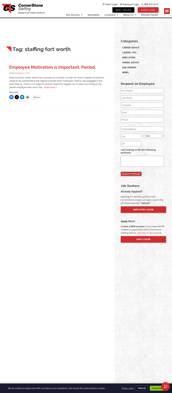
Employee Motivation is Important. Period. (52, 67)
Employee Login (143, 209)
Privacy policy (128, 388)
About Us (128, 14)
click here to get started (149, 232)
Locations (109, 14)
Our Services (73, 14)
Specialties (93, 14)
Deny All (142, 388)
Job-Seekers (129, 67)
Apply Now (143, 239)
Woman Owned (149, 14)
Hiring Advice (130, 62)
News (125, 72)
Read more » (50, 87)
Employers (129, 57)
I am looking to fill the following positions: (138, 151)
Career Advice (130, 47)
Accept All (157, 388)
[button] (167, 11)
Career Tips (129, 52)
